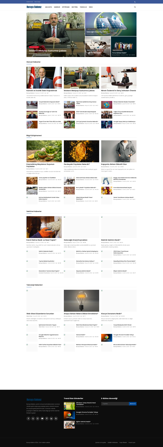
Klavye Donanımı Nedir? (111, 314)
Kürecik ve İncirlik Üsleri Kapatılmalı (41, 90)
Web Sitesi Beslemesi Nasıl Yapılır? (86, 325)
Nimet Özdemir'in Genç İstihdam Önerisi (118, 90)
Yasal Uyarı (131, 442)
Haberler (57, 7)
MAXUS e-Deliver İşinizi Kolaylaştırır (87, 251)
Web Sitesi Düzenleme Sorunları (40, 314)
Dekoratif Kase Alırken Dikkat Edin (86, 178)
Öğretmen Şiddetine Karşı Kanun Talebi (86, 102)
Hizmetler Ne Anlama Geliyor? (85, 261)
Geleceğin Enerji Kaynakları (97, 32)
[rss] (56, 418)
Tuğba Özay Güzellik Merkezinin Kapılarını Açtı (123, 112)
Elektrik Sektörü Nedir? (110, 240)
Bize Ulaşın (37, 2)
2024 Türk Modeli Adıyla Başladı (86, 112)
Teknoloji (83, 7)
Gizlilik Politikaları (113, 442)
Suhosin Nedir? (80, 335)
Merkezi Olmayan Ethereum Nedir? (86, 344)
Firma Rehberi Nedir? (119, 53)
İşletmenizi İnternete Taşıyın (47, 325)
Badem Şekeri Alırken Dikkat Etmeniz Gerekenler (50, 188)
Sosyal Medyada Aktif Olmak (122, 325)
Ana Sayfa (48, 7)
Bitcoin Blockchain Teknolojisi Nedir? (125, 344)
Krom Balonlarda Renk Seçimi (123, 187)
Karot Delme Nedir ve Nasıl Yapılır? (41, 240)
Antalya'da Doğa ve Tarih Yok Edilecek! (48, 112)
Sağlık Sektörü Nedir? (93, 53)
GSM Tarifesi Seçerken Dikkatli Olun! (50, 344)
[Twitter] (33, 418)
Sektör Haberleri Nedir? (46, 251)
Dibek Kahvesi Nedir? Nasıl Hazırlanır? (84, 198)
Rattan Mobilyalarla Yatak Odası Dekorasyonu (49, 198)
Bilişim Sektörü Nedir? (120, 271)
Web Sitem (29, 316)
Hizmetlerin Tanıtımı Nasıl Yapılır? (49, 271)
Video (91, 7)
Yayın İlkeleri (123, 442)
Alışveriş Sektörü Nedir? (83, 271)
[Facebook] (28, 418)
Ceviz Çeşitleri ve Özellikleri (47, 178)
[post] (55, 34)
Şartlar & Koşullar (100, 442)
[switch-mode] (135, 1)
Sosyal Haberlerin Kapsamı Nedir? (49, 102)
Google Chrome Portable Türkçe (124, 335)
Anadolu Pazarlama (44, 273)
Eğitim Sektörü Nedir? (83, 422)
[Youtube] (42, 418)
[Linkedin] (51, 418)
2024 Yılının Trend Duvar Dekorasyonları (121, 252)
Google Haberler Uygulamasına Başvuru (48, 335)
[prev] (29, 34)
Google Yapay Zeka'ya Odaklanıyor (124, 121)
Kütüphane (66, 7)
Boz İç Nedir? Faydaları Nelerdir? (86, 187)
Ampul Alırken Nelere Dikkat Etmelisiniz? (81, 314)
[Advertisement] (77, 369)
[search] (135, 7)
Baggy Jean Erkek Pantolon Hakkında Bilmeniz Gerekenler (125, 178)
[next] (82, 34)
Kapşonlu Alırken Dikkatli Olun (114, 164)
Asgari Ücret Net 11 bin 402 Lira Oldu (50, 121)
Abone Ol (132, 404)
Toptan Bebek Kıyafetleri (46, 261)
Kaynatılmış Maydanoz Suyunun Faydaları (40, 165)
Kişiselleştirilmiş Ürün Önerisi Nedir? (125, 261)
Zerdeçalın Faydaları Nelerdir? (77, 164)
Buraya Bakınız (33, 53)
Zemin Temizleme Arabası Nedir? (124, 197)
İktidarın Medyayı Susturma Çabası (79, 90)
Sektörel (75, 7)
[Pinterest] (47, 418)
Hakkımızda (29, 2)
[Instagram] (38, 418)
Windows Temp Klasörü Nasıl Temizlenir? (86, 403)
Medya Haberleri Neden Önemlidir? (124, 102)
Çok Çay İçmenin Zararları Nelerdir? (87, 121)
